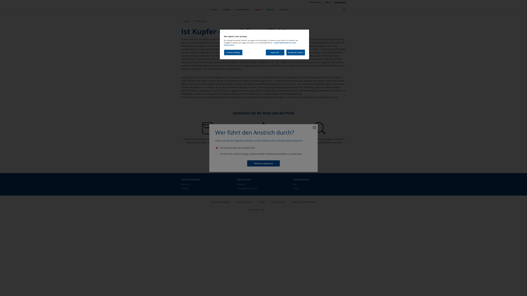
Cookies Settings (233, 52)
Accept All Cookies (295, 52)
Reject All (275, 52)
